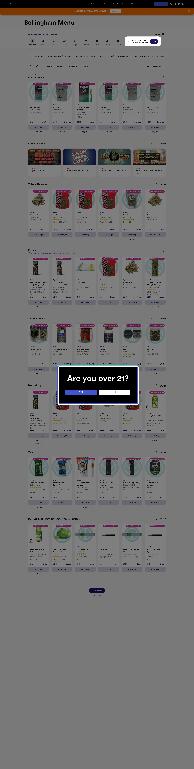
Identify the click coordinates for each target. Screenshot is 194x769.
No (114, 392)
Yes (81, 392)
